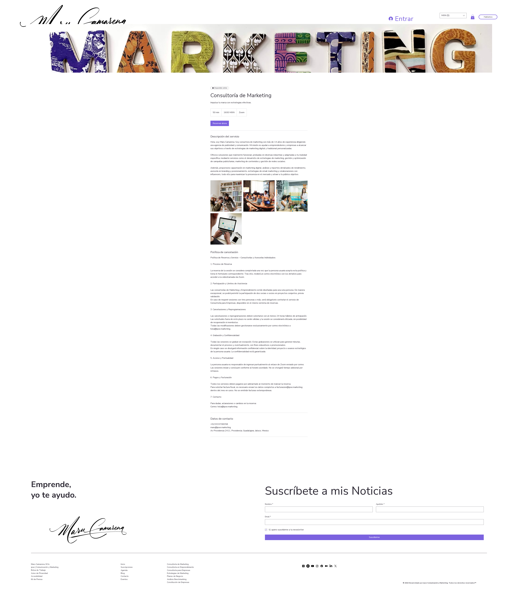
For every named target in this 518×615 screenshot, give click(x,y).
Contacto (125, 576)
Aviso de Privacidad (39, 573)
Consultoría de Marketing (178, 564)
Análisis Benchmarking (176, 579)
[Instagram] (317, 566)
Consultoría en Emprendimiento (180, 567)
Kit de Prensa (36, 579)
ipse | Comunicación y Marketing (44, 567)
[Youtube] (312, 566)
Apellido (380, 504)
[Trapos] (303, 566)
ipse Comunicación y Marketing (435, 583)
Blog (123, 573)
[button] (453, 15)
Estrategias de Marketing (177, 573)
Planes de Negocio (175, 576)
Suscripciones (127, 567)
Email (268, 516)
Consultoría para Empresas (178, 570)
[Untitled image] (226, 196)
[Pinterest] (308, 566)
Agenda (124, 570)
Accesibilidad (36, 576)
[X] (335, 566)
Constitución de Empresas (178, 582)
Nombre (269, 504)
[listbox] (453, 15)
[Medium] (326, 566)
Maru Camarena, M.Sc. (40, 564)
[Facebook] (321, 566)
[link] (219, 123)
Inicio (123, 564)
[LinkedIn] (331, 566)
